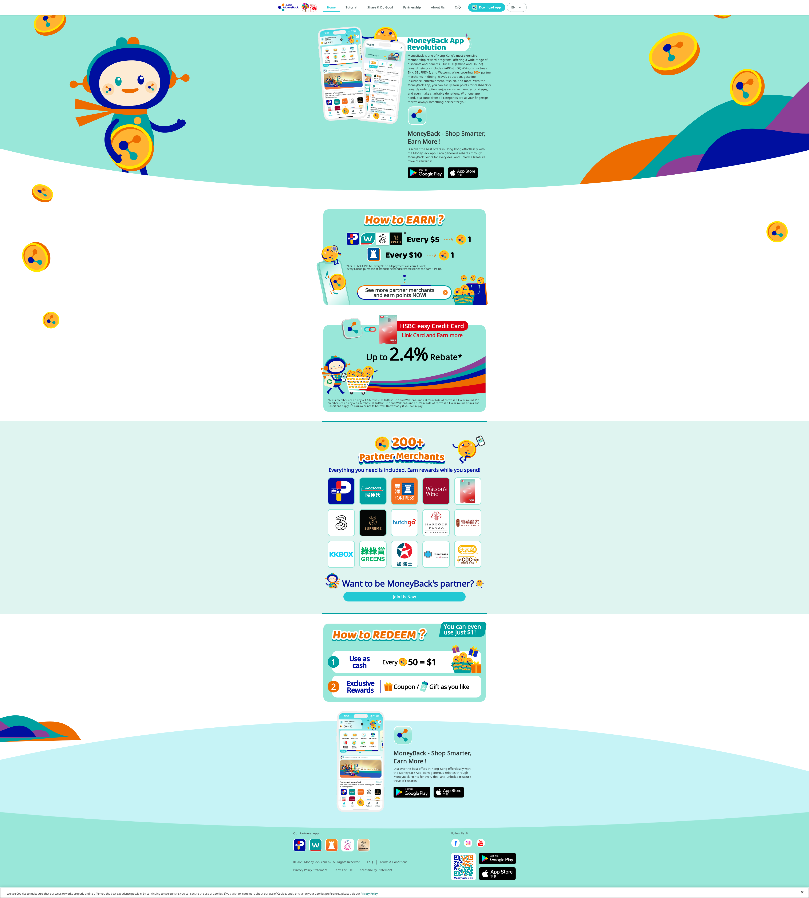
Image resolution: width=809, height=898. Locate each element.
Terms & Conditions (393, 862)
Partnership (412, 7)
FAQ (370, 862)
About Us (438, 7)
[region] (404, 892)
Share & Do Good (380, 7)
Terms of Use (343, 870)
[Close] (802, 892)
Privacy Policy (369, 893)
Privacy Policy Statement (310, 870)
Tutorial (351, 7)
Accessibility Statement (376, 870)
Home (331, 7)
